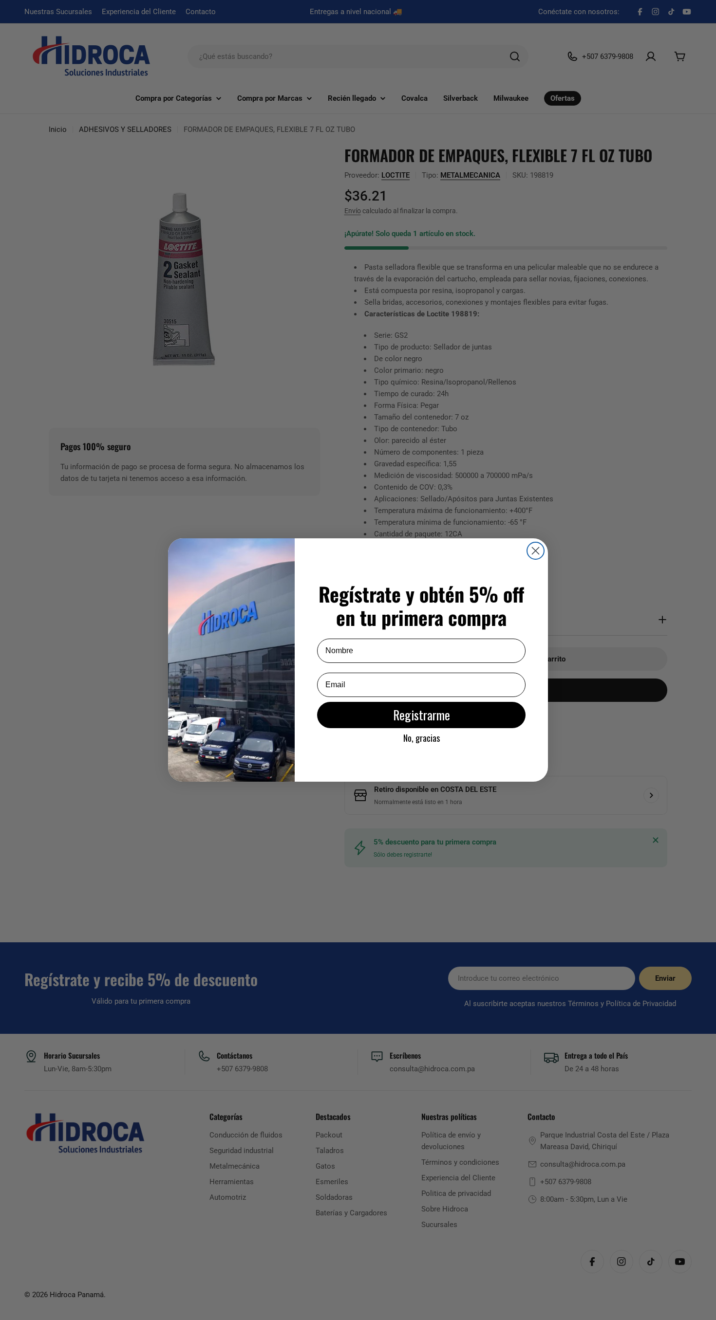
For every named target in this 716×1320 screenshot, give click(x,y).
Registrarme (421, 714)
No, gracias (421, 738)
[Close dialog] (535, 550)
